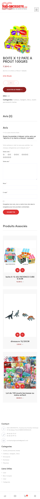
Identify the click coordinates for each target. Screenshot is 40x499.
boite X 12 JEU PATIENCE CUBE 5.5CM (20, 278)
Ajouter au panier (13, 89)
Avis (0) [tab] (7, 116)
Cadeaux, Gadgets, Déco (22, 100)
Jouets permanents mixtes (11, 450)
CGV (4, 473)
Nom (5, 183)
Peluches (6, 463)
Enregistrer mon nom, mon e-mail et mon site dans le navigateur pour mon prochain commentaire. (19, 205)
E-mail (5, 192)
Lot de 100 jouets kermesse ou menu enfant (20, 394)
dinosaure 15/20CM (20, 341)
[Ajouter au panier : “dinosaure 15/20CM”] (17, 335)
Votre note (6, 152)
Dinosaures (6, 457)
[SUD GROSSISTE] (20, 6)
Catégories (6, 482)
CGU (4, 479)
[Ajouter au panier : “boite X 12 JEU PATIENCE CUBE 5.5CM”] (17, 270)
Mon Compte (7, 476)
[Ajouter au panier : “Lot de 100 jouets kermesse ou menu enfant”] (17, 386)
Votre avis (6, 161)
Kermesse (6, 460)
